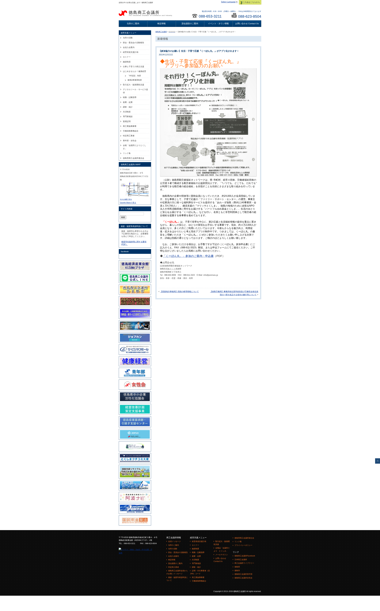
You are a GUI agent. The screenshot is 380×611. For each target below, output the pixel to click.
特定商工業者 (128, 136)
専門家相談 (128, 116)
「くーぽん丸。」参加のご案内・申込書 (188, 256)
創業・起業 (128, 102)
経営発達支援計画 (130, 52)
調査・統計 (128, 107)
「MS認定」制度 (134, 76)
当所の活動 (128, 38)
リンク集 (127, 153)
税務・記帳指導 (129, 97)
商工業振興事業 (129, 126)
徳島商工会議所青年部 (243, 574)
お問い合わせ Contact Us (247, 23)
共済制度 (127, 112)
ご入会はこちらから (251, 2)
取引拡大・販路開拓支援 (133, 85)
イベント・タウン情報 (218, 23)
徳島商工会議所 (150, 13)
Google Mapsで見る (128, 203)
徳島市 (237, 571)
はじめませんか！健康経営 (134, 71)
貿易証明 (127, 121)
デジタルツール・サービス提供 (135, 91)
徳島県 (237, 567)
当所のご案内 (133, 23)
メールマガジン (221, 555)
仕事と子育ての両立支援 (133, 66)
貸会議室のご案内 (190, 23)
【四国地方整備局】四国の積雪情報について (179, 292)
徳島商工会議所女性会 (243, 578)
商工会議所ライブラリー (244, 563)
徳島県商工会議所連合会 (133, 158)
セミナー (127, 57)
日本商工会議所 (241, 560)
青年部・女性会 (129, 140)
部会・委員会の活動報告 (133, 42)
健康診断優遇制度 (135, 80)
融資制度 (127, 62)
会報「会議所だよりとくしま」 (134, 147)
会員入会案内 (128, 47)
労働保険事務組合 (130, 131)
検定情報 (161, 23)
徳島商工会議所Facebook (245, 556)
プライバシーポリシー (243, 545)
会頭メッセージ (174, 541)
